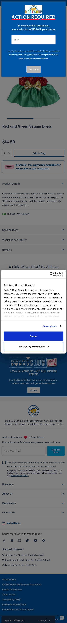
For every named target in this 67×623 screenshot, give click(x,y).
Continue (34, 69)
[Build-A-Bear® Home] (33, 9)
